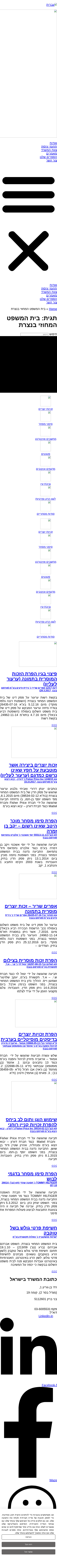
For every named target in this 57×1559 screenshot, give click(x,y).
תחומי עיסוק (49, 146)
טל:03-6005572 (46, 1305)
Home (53, 309)
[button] (28, 222)
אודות (53, 143)
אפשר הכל (28, 1552)
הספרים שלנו (48, 157)
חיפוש (53, 334)
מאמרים (51, 153)
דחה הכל (28, 1544)
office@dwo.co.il (38, 1312)
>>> (54, 725)
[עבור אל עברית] (51, 4)
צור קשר (51, 160)
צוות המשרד (49, 150)
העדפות (29, 1537)
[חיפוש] (28, 364)
